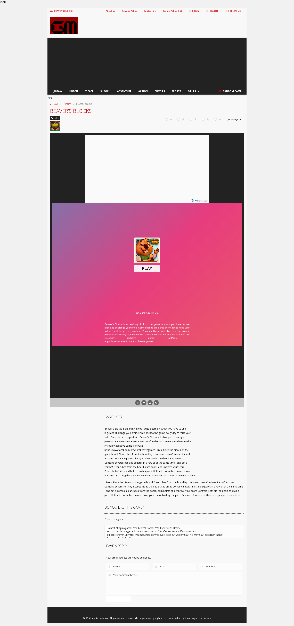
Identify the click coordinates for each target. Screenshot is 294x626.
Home (55, 104)
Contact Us (150, 11)
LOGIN (195, 11)
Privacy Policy (129, 11)
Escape (89, 91)
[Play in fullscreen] (150, 402)
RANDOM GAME (231, 91)
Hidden (73, 91)
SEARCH (214, 11)
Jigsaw (57, 91)
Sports (176, 91)
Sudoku (105, 91)
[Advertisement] (147, 62)
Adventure (124, 91)
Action (143, 91)
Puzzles (159, 91)
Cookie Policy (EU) (172, 11)
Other (192, 91)
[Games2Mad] (64, 25)
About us (110, 11)
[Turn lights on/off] (137, 402)
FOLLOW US (234, 11)
